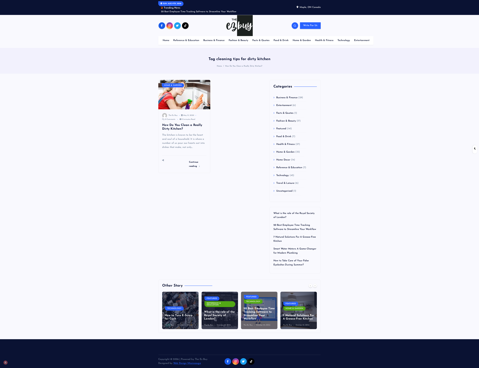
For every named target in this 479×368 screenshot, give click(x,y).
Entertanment (361, 40)
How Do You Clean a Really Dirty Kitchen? (243, 66)
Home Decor (283, 160)
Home (166, 40)
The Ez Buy (173, 115)
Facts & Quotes (261, 40)
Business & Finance (214, 40)
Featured (281, 129)
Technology (344, 40)
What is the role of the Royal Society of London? (219, 315)
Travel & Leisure (285, 183)
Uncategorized (284, 191)
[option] (180, 310)
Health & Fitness (324, 40)
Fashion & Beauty (238, 40)
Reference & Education (186, 40)
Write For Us (310, 25)
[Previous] (310, 286)
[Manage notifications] (5, 363)
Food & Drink (281, 40)
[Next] (315, 286)
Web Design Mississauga (187, 363)
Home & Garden (302, 40)
